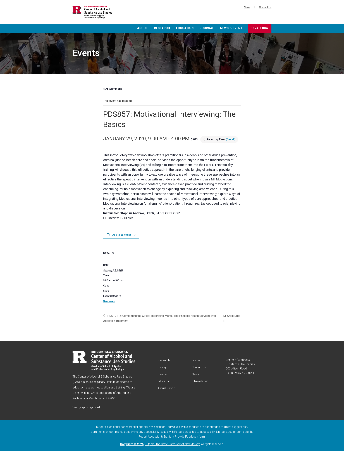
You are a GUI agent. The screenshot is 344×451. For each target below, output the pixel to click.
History (162, 367)
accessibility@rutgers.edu (216, 431)
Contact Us (265, 7)
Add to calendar (121, 234)
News (247, 7)
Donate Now (259, 28)
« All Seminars (112, 88)
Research (162, 28)
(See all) (230, 139)
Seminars (109, 301)
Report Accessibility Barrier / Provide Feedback (168, 436)
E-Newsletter (200, 381)
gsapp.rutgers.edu (89, 407)
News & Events (232, 28)
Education (185, 28)
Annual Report (166, 388)
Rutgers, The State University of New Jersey (172, 444)
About (142, 28)
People (162, 374)
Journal (207, 28)
